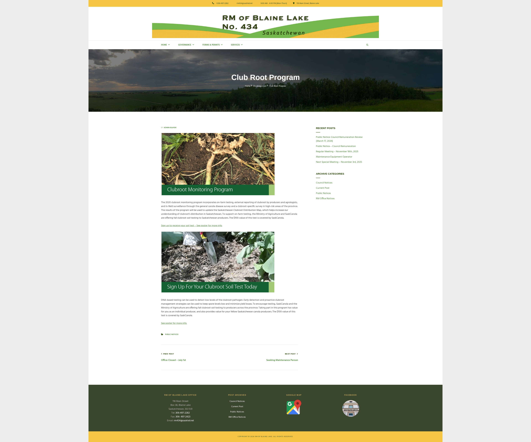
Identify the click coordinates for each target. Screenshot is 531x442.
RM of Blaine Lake (263, 436)
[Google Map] (293, 407)
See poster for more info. (174, 323)
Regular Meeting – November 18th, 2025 (337, 152)
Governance (184, 45)
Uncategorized (259, 86)
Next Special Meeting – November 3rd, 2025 (339, 162)
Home (164, 45)
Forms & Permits (211, 45)
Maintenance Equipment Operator (334, 157)
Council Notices (324, 183)
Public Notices (171, 334)
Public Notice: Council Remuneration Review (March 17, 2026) (339, 139)
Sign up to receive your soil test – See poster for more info (191, 226)
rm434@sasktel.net (184, 421)
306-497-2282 (182, 413)
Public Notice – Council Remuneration (336, 146)
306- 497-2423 (183, 417)
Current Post (322, 188)
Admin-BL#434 (170, 127)
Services (235, 45)
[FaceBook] (350, 409)
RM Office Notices (325, 199)
